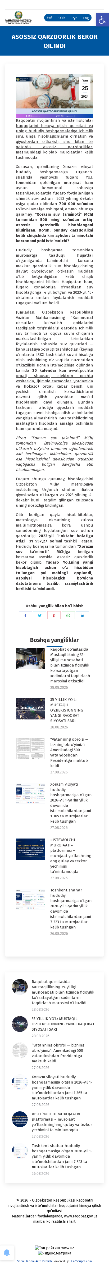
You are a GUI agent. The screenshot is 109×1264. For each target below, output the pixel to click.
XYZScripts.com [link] (81, 1261)
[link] (102, 19)
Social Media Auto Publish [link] (34, 1261)
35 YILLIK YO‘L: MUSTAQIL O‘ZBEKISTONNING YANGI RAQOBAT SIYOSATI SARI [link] (66, 710)
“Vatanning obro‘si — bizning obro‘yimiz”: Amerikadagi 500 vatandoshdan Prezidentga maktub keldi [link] (69, 752)
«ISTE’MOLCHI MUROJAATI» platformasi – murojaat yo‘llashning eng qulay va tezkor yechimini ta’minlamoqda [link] (70, 855)
